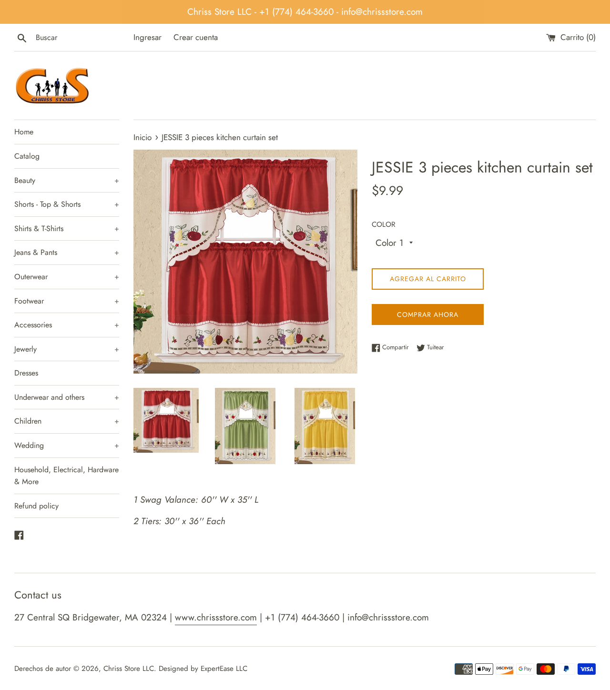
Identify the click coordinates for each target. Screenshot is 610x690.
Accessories (66, 324)
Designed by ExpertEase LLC (203, 668)
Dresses (26, 372)
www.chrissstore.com (216, 617)
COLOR (384, 224)
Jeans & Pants (66, 252)
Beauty (66, 180)
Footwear (66, 300)
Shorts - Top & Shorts (66, 204)
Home (23, 131)
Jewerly (66, 349)
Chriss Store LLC (128, 668)
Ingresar (147, 37)
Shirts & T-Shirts (66, 228)
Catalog (27, 156)
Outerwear (66, 276)
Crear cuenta (195, 37)
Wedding (66, 445)
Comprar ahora (427, 314)
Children (66, 421)
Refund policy (36, 505)
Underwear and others (66, 397)
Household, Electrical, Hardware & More (66, 475)
